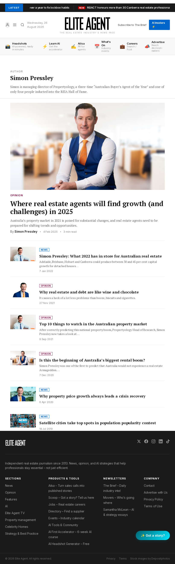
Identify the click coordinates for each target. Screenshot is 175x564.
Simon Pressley (26, 231)
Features (11, 499)
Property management (20, 520)
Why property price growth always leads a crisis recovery (92, 396)
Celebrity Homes (16, 526)
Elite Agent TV (15, 513)
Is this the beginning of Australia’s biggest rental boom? (92, 360)
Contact (149, 485)
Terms (123, 558)
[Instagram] (153, 441)
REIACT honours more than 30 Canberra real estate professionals (115, 7)
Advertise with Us (156, 492)
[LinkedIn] (161, 441)
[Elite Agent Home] (87, 23)
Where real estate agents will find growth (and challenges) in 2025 (86, 207)
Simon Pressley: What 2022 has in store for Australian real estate (100, 256)
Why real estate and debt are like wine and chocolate (89, 292)
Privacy (110, 558)
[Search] (22, 24)
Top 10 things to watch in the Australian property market (93, 323)
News (9, 485)
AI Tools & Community (63, 525)
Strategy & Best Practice (21, 533)
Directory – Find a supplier (66, 511)
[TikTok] (168, 441)
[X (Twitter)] (139, 441)
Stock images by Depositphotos (150, 558)
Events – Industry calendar (66, 518)
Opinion (16, 195)
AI (6, 506)
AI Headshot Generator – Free (68, 544)
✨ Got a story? (153, 535)
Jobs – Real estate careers (66, 504)
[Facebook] (146, 441)
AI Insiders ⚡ (158, 24)
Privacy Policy (153, 499)
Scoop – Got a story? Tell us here (71, 497)
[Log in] (7, 25)
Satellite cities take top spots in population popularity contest (97, 422)
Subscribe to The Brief (132, 25)
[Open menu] (15, 24)
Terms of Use (153, 506)
